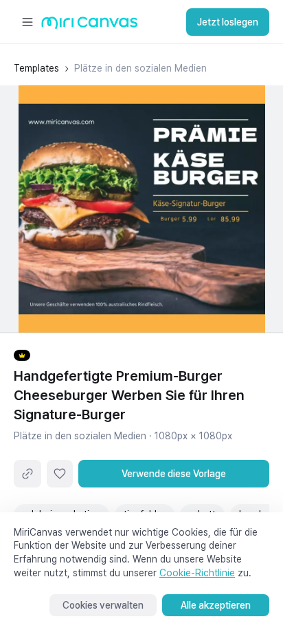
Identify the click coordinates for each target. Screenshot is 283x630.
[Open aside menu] (27, 22)
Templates (36, 68)
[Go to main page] (89, 26)
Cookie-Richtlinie (197, 572)
